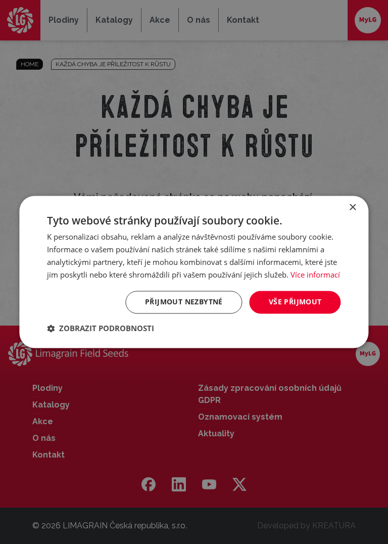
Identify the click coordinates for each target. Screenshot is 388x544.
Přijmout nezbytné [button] (184, 302)
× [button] (352, 207)
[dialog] (193, 272)
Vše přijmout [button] (295, 302)
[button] (100, 328)
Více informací (315, 274)
